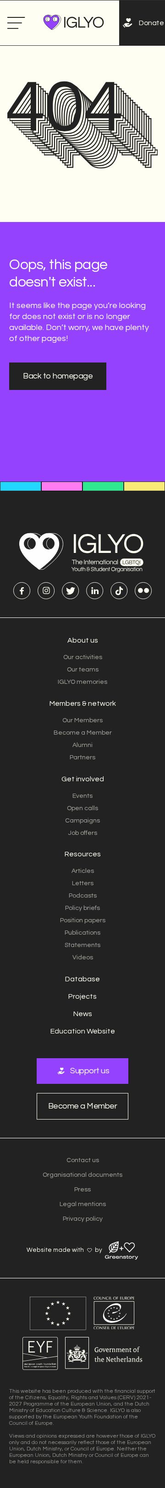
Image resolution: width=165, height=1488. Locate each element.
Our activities (82, 657)
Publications (82, 933)
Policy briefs (82, 908)
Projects (82, 996)
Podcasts (83, 896)
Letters (83, 883)
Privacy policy (83, 1219)
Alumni (82, 745)
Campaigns (82, 820)
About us (82, 640)
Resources (83, 854)
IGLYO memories (82, 682)
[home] (71, 22)
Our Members (82, 720)
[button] (16, 23)
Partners (82, 757)
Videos (82, 957)
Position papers (82, 920)
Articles (83, 871)
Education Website (82, 1031)
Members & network (83, 703)
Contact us (82, 1160)
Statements (82, 945)
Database (82, 979)
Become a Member (83, 733)
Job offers (82, 833)
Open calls (82, 808)
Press (82, 1189)
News (82, 1013)
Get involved (82, 779)
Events (82, 796)
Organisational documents (82, 1175)
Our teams (83, 669)
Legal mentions (83, 1204)
